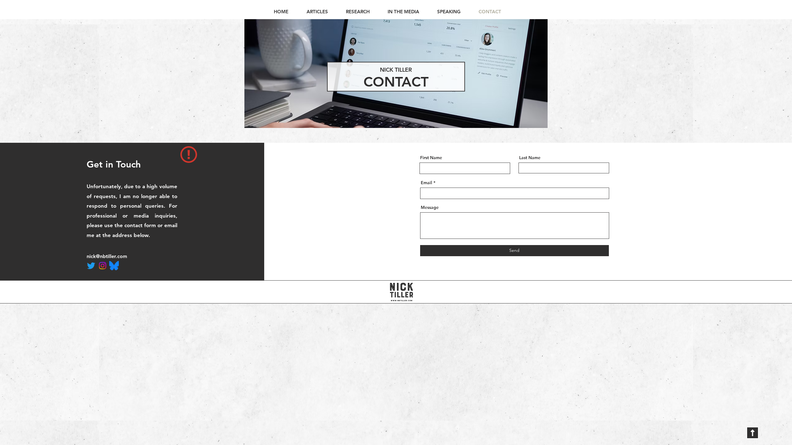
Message (430, 207)
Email (426, 182)
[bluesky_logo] (114, 265)
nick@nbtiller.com (107, 256)
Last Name (529, 157)
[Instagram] (102, 265)
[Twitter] (91, 265)
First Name (431, 157)
